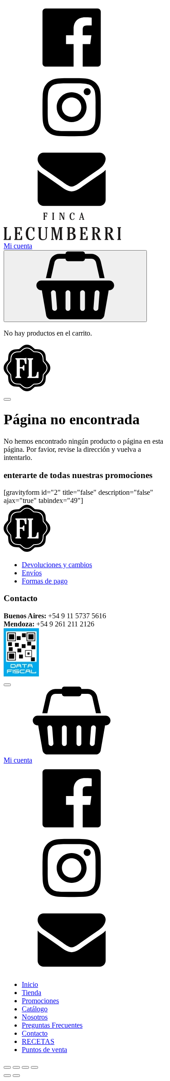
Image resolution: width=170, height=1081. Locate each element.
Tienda (31, 992)
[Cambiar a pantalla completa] (16, 1067)
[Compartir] (25, 1067)
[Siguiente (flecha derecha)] (16, 1075)
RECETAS (38, 1041)
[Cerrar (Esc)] (34, 1067)
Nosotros (35, 1017)
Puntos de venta (44, 1049)
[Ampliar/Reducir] (7, 1067)
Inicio (30, 984)
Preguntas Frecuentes (52, 1025)
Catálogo (35, 1009)
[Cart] (75, 286)
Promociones (40, 1001)
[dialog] (85, 866)
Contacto (35, 1033)
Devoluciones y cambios (57, 565)
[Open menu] (7, 399)
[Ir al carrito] (85, 721)
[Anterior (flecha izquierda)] (7, 1075)
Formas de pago (45, 581)
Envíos (32, 573)
